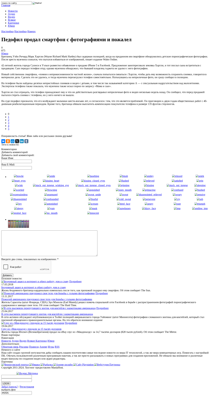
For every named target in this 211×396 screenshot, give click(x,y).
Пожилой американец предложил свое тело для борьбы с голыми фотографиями (46, 299)
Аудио (15, 340)
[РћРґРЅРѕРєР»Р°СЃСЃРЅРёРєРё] (8, 141)
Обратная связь (9, 346)
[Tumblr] (26, 141)
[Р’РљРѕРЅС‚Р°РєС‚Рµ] (3, 141)
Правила (34, 346)
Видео (23, 340)
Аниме (43, 346)
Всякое (31, 340)
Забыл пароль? (9, 386)
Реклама (23, 346)
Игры (51, 346)
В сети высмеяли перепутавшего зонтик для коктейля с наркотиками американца (47, 314)
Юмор (4, 53)
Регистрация (27, 386)
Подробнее (75, 281)
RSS (57, 346)
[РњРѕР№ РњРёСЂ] (13, 141)
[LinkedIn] (22, 141)
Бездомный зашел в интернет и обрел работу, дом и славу (33, 287)
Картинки (41, 340)
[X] (17, 141)
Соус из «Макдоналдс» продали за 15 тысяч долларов (31, 329)
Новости (6, 340)
